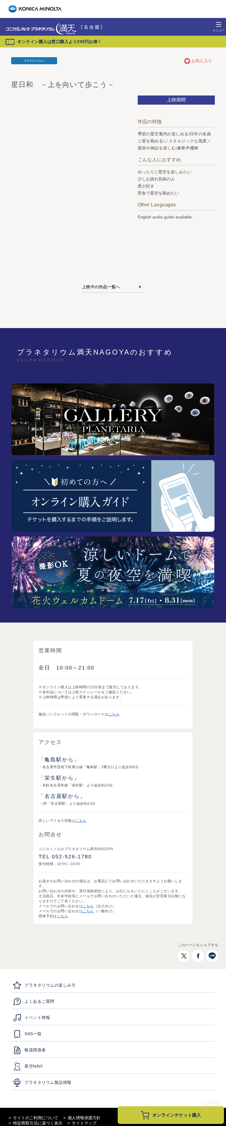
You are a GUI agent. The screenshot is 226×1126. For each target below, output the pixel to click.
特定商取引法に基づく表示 (37, 1123)
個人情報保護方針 (84, 1117)
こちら (114, 714)
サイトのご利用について (35, 1117)
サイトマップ (84, 1123)
